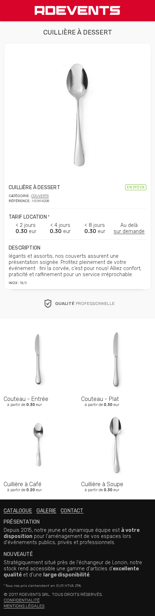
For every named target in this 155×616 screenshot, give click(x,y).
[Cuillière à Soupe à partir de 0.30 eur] (116, 410)
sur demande (129, 231)
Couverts (40, 196)
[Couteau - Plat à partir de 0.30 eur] (116, 325)
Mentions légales (24, 605)
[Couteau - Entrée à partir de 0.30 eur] (39, 325)
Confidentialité (22, 600)
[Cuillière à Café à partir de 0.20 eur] (39, 410)
